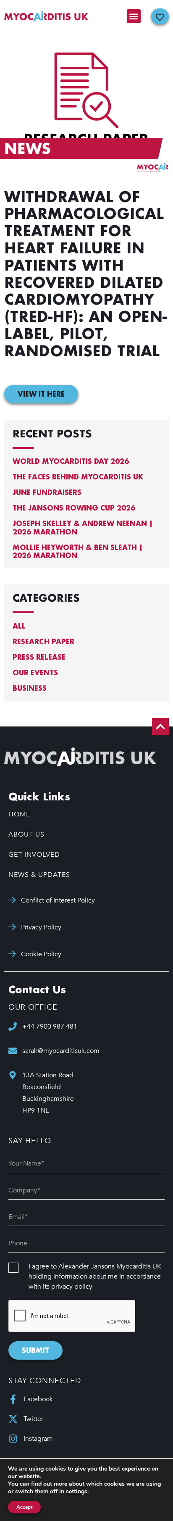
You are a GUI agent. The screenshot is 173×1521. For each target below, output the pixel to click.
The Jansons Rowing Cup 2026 (74, 507)
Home (19, 814)
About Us (26, 834)
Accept (24, 1507)
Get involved (34, 854)
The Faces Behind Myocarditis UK (78, 476)
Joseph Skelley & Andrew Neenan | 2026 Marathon (83, 527)
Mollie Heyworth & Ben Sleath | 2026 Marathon (78, 551)
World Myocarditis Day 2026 (71, 461)
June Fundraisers (47, 492)
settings (76, 1491)
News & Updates (39, 875)
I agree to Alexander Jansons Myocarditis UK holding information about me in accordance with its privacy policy (95, 1276)
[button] (134, 16)
